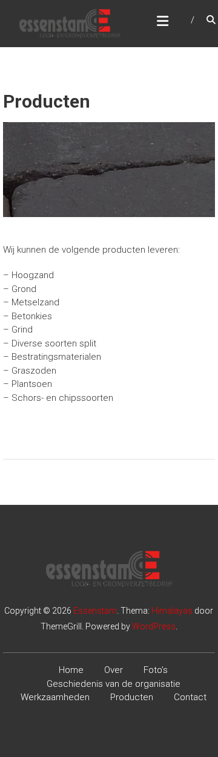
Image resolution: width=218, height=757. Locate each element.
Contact (190, 697)
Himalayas (172, 611)
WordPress (154, 626)
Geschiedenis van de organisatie (113, 683)
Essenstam (95, 611)
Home (71, 669)
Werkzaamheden (55, 697)
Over (113, 669)
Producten (131, 697)
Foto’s (156, 669)
